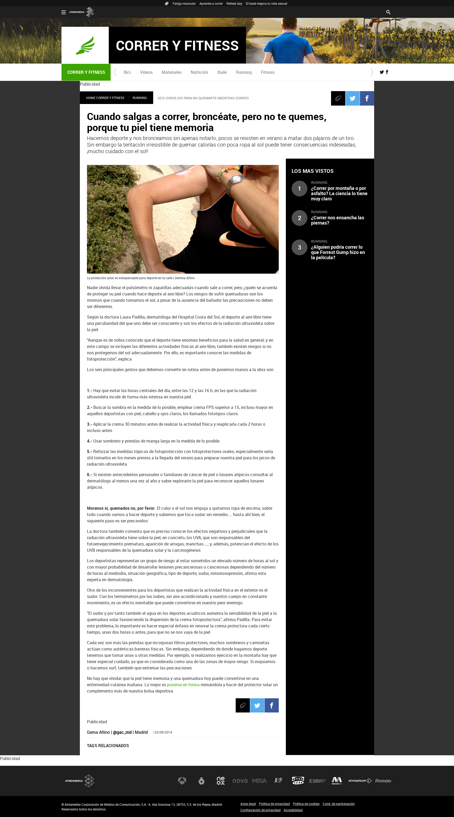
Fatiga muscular (184, 3)
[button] (115, 72)
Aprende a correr (211, 3)
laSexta (201, 781)
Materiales (172, 72)
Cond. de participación (339, 804)
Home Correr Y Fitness (105, 98)
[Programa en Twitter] (382, 72)
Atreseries (279, 781)
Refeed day (234, 3)
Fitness (268, 72)
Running (244, 72)
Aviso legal (248, 804)
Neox (221, 781)
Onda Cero (298, 781)
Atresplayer (360, 781)
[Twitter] (352, 98)
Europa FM (317, 781)
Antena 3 (182, 781)
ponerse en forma (183, 685)
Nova (240, 781)
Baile (222, 72)
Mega (259, 781)
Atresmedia (79, 781)
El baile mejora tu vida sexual (266, 3)
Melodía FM (337, 781)
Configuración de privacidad (260, 810)
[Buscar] (388, 11)
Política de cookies (306, 804)
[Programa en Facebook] (387, 72)
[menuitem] (127, 72)
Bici (127, 72)
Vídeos (146, 72)
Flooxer (383, 781)
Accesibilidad (293, 810)
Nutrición (199, 72)
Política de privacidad (274, 804)
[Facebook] (367, 98)
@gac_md (122, 732)
